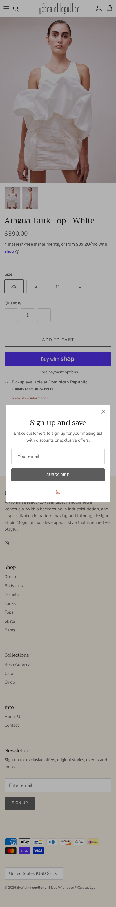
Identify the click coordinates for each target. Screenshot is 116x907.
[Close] (103, 411)
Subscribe (57, 474)
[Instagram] (58, 492)
